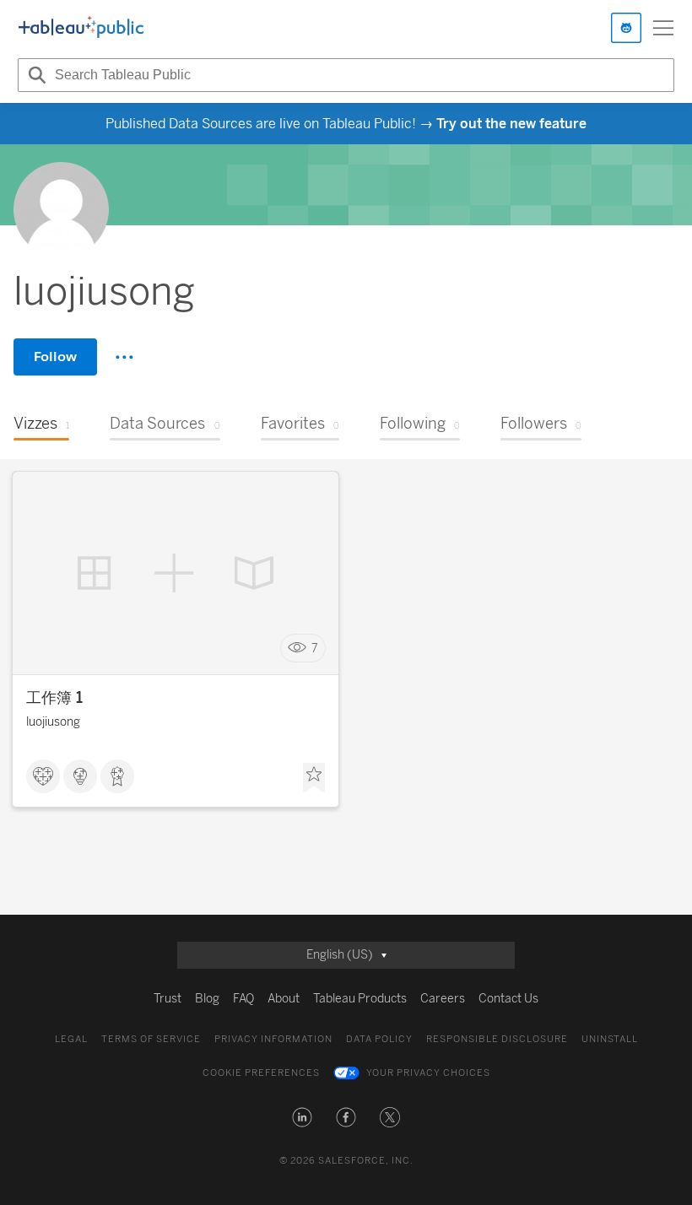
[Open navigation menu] (663, 28)
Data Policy (379, 1039)
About (284, 999)
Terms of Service (151, 1039)
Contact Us (508, 999)
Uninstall (609, 1039)
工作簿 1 (54, 698)
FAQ (243, 999)
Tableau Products (360, 999)
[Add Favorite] (314, 778)
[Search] (34, 75)
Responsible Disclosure (497, 1039)
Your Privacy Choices (428, 1072)
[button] (302, 1117)
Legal (71, 1039)
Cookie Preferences (261, 1072)
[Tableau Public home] (81, 28)
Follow (55, 356)
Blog (207, 999)
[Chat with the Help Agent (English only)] (626, 28)
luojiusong (53, 722)
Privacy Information (273, 1039)
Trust (167, 999)
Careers (442, 999)
